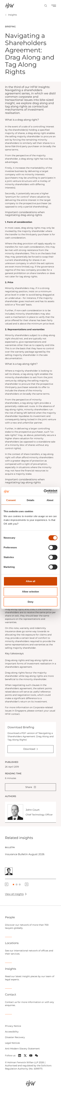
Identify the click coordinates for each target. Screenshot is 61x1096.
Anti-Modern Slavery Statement (22, 1048)
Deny (30, 601)
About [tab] (50, 500)
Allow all (30, 581)
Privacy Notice (13, 1026)
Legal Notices (12, 1043)
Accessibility (12, 1031)
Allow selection (30, 591)
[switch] (52, 547)
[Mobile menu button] (53, 5)
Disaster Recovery (15, 1037)
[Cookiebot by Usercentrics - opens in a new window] (43, 491)
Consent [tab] (11, 500)
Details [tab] (30, 500)
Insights (12, 14)
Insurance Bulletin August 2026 (24, 854)
